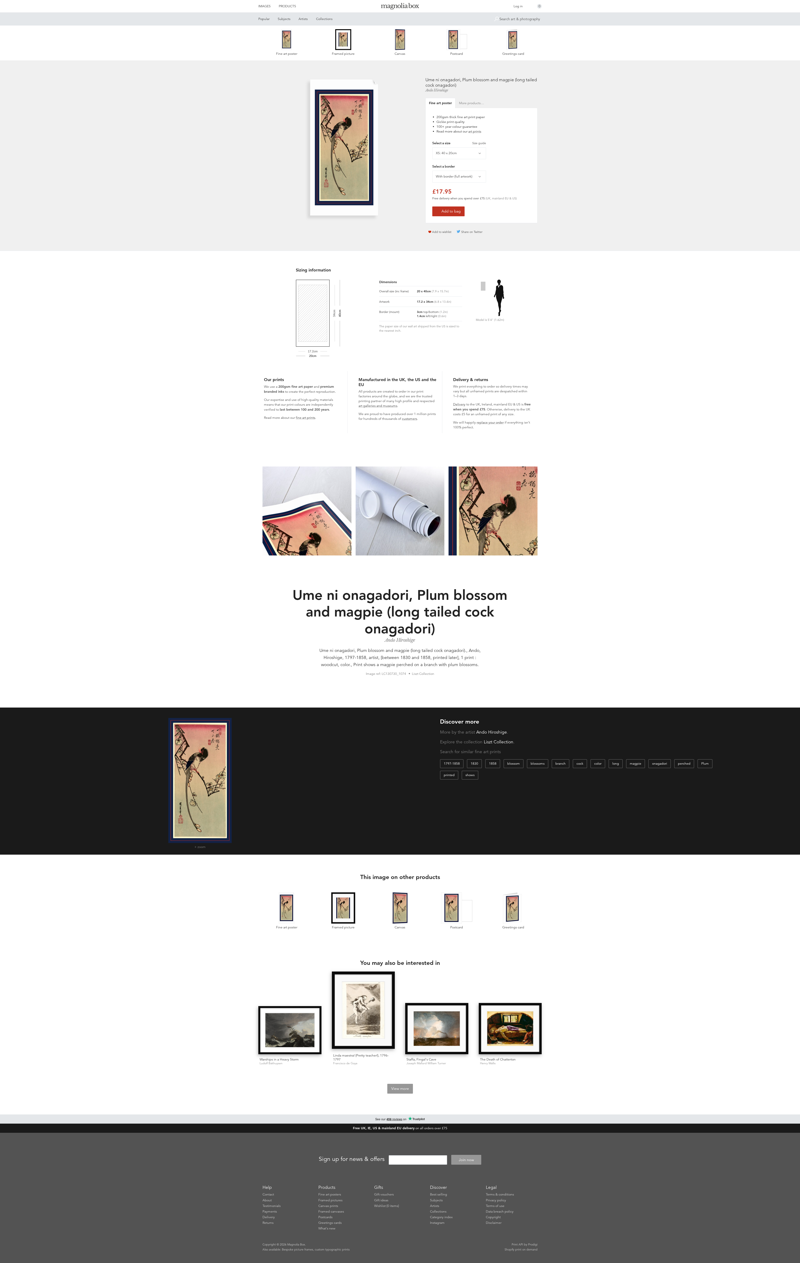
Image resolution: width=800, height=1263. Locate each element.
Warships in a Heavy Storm (279, 1059)
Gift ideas (381, 1200)
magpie (635, 764)
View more (400, 1088)
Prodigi (533, 1244)
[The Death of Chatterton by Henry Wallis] (510, 1028)
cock (579, 764)
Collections (324, 19)
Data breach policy (500, 1211)
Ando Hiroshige (436, 90)
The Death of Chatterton (498, 1059)
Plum (705, 764)
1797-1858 (452, 764)
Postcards (325, 1217)
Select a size (459, 143)
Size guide (479, 143)
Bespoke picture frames (297, 1249)
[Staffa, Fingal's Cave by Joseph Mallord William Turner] (436, 1028)
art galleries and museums (378, 406)
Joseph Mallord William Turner (426, 1063)
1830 (474, 764)
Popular (264, 19)
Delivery (459, 404)
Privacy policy (496, 1200)
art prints (474, 131)
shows (470, 775)
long (615, 764)
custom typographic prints (332, 1249)
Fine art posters (329, 1194)
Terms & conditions (500, 1194)
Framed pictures (330, 1200)
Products (287, 6)
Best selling (438, 1194)
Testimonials (271, 1206)
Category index (441, 1217)
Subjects (284, 19)
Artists (303, 19)
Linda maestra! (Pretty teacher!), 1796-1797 (361, 1057)
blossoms (538, 764)
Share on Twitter (471, 232)
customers (409, 419)
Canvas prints (328, 1206)
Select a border (443, 166)
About (267, 1200)
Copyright (493, 1217)
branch (560, 764)
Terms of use (495, 1206)
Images (264, 6)
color (597, 764)
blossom (513, 764)
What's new (326, 1228)
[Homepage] (400, 7)
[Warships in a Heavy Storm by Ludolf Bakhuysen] (289, 1030)
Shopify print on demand (521, 1249)
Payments (269, 1211)
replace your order (490, 422)
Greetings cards (330, 1223)
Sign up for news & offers (352, 1159)
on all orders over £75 (400, 1128)
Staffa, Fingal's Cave (421, 1059)
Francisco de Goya (345, 1063)
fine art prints (305, 418)
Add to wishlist (441, 232)
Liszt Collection (498, 742)
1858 (492, 764)
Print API (517, 1244)
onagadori (659, 764)
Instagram (437, 1223)
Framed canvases (331, 1211)
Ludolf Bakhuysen (271, 1063)
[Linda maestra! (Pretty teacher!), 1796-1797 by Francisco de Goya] (363, 1011)
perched (684, 764)
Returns (268, 1223)
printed (449, 775)
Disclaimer (493, 1223)
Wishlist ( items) (386, 1206)
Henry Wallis (488, 1063)
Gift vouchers (384, 1194)
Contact (268, 1194)
